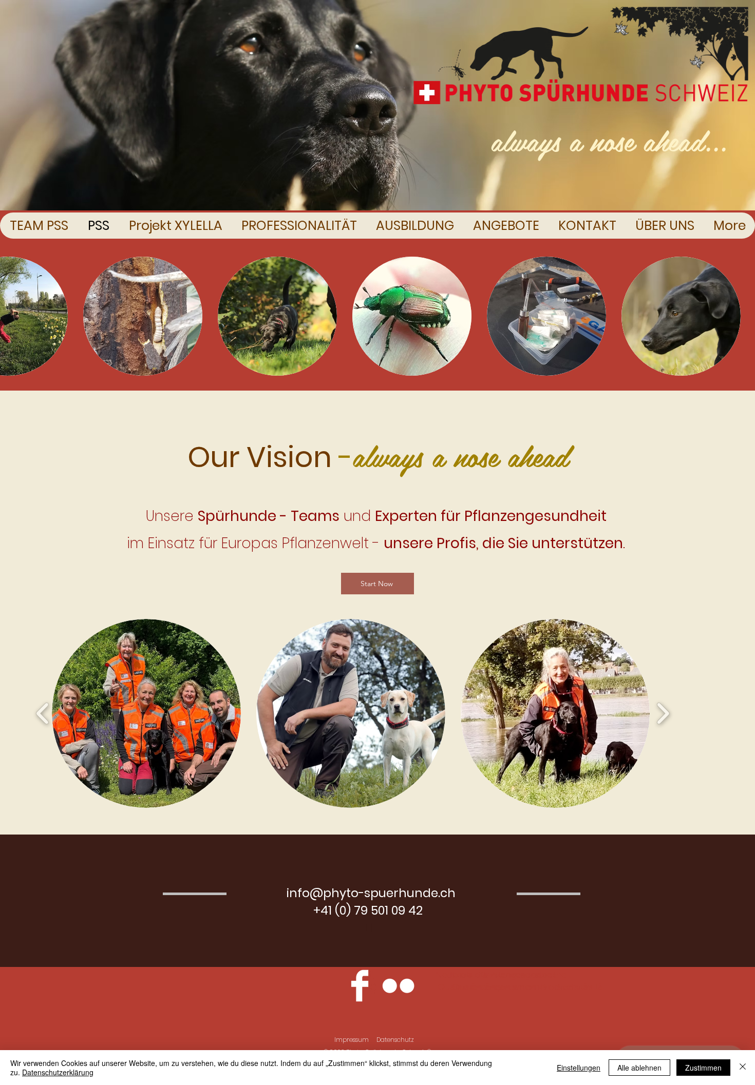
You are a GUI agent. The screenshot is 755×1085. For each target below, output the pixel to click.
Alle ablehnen (639, 1067)
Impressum (351, 1039)
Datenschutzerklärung (57, 1072)
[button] (142, 316)
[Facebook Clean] (360, 986)
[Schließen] (743, 1067)
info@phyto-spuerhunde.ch (371, 893)
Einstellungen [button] (578, 1067)
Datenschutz (395, 1039)
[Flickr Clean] (398, 986)
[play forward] (662, 713)
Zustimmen (703, 1067)
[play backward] (42, 713)
